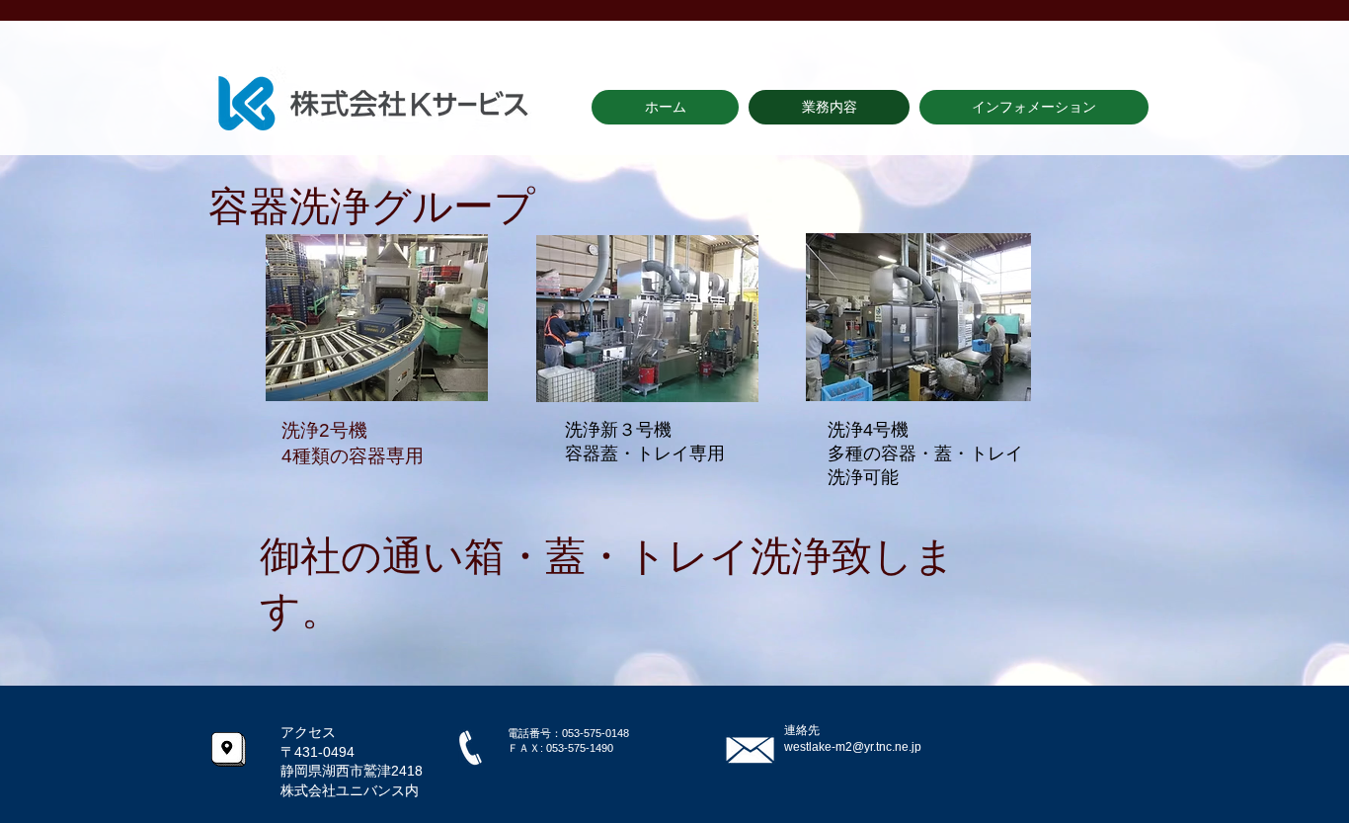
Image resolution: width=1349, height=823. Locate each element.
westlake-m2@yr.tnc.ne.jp (852, 747)
